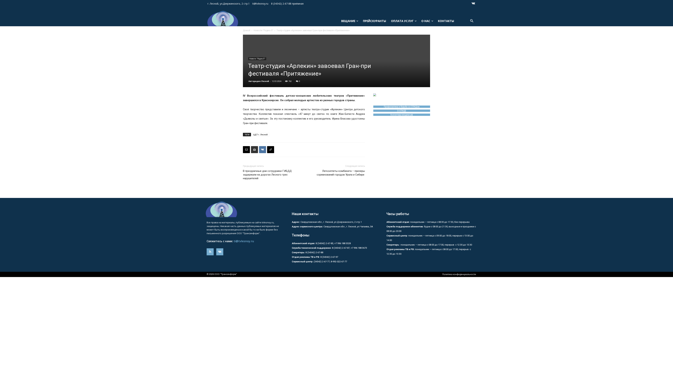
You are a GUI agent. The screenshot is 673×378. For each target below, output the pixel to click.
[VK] (262, 149)
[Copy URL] (270, 149)
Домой (246, 30)
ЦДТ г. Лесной (260, 134)
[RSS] (210, 251)
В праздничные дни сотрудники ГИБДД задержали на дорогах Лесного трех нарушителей (267, 174)
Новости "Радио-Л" (263, 30)
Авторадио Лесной (259, 81)
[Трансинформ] (222, 18)
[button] (472, 21)
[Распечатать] (254, 149)
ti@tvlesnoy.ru (244, 241)
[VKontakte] (473, 3)
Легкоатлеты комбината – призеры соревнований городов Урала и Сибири (341, 172)
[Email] (246, 149)
